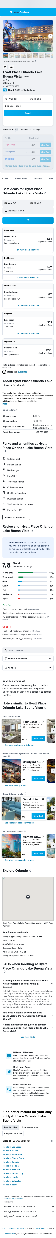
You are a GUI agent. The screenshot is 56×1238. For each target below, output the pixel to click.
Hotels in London (11, 1177)
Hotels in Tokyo (10, 1184)
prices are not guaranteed (13, 1198)
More (4, 403)
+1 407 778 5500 (11, 86)
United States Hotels (16, 1228)
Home (3, 1228)
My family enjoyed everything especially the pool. (25, 618)
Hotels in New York (11, 1169)
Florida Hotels (40, 1228)
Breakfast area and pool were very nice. (24, 613)
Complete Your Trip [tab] (13, 1133)
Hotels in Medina (11, 1165)
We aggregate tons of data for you (20, 1211)
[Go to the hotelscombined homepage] (19, 12)
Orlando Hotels (9, 1233)
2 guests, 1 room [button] (13, 105)
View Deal (38, 738)
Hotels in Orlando (11, 1162)
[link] (19, 745)
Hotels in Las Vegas (12, 1146)
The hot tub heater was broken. (21, 630)
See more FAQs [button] (28, 1036)
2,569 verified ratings (25, 89)
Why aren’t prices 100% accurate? (20, 1216)
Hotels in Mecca (10, 1150)
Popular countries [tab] (30, 1127)
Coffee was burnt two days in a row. (21, 634)
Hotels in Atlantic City (13, 1173)
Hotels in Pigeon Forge (13, 1158)
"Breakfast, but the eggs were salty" (22, 638)
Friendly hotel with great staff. (20, 609)
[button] (5, 12)
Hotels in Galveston (12, 1180)
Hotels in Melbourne (12, 1154)
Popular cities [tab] (10, 1127)
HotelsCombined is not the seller (19, 1206)
